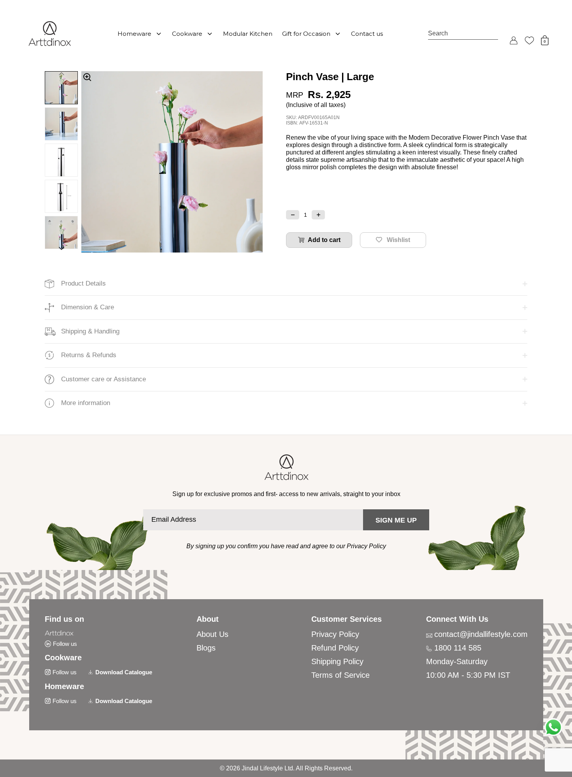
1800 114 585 (457, 648)
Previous (61, 72)
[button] (292, 214)
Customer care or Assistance (103, 379)
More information (85, 403)
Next (61, 250)
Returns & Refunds (88, 355)
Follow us (65, 643)
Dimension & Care (87, 307)
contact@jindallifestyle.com (481, 634)
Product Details (83, 283)
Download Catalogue (123, 672)
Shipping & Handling (90, 331)
